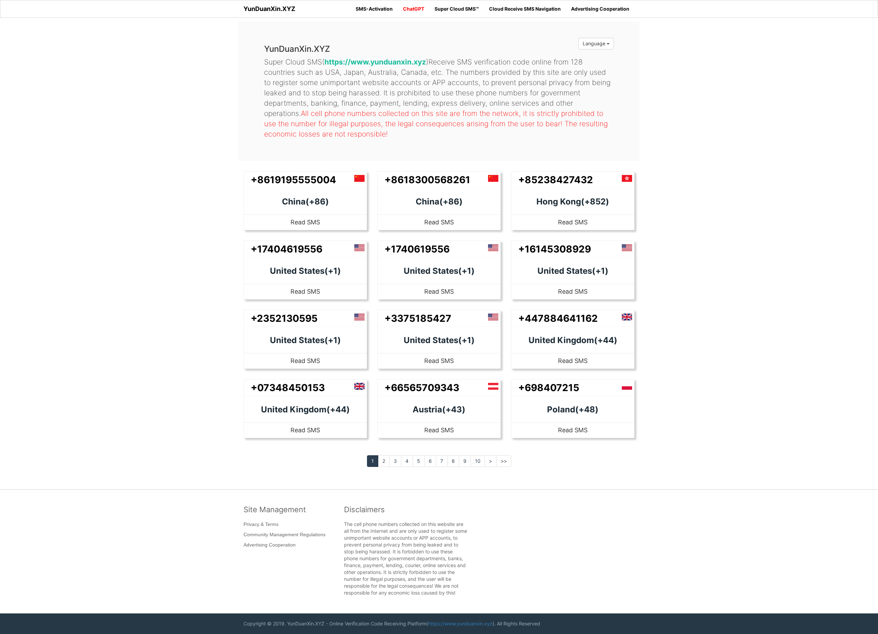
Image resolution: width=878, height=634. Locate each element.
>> (504, 461)
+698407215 (548, 388)
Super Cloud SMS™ (457, 9)
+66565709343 (421, 388)
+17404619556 (286, 249)
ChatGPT (413, 9)
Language (595, 43)
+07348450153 (288, 388)
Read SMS (305, 222)
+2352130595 (284, 318)
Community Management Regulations (284, 534)
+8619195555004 (293, 180)
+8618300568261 (427, 180)
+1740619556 (417, 249)
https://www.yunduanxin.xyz (460, 623)
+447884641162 (558, 318)
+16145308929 (554, 249)
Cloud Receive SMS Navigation (525, 9)
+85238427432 (555, 180)
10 (477, 461)
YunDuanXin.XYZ (269, 8)
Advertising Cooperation (600, 9)
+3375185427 (417, 318)
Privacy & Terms (261, 524)
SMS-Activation (374, 9)
